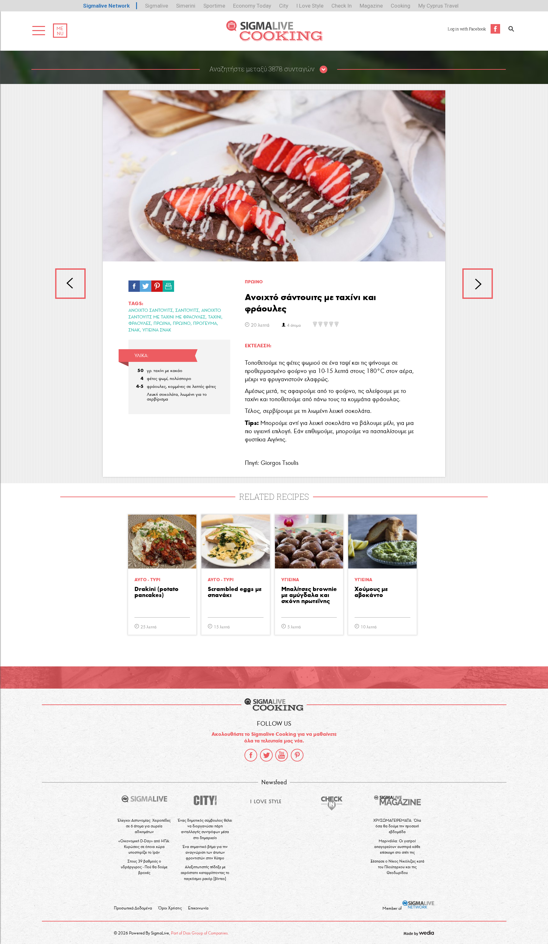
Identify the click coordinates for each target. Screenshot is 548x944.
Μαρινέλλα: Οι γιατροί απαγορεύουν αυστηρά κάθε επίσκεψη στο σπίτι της (397, 846)
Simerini (185, 6)
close (323, 70)
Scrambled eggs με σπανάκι (235, 592)
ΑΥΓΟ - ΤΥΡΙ (147, 579)
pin (157, 284)
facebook (251, 755)
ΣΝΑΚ (134, 330)
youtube (281, 755)
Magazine (371, 6)
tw (145, 284)
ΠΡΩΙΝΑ (161, 323)
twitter (266, 755)
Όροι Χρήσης (170, 908)
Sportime (214, 6)
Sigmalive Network (106, 6)
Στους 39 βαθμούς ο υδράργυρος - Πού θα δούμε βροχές (144, 867)
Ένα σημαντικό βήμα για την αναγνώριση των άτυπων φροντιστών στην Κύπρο (205, 852)
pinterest (297, 755)
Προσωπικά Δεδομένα (133, 908)
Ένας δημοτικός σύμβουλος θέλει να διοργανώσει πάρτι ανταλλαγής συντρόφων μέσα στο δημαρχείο (205, 829)
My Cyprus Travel (438, 6)
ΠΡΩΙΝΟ (182, 323)
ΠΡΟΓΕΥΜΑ (205, 323)
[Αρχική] (274, 39)
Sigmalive (156, 6)
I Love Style (309, 6)
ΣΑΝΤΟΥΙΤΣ (187, 310)
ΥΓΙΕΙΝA (290, 579)
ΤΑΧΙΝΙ (214, 317)
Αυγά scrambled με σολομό (70, 283)
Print (168, 284)
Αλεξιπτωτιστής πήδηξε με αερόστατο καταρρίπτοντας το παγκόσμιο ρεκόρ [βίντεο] (205, 872)
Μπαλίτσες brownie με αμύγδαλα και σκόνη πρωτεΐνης (309, 595)
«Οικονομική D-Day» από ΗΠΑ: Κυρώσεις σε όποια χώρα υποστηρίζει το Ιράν (144, 846)
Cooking (400, 6)
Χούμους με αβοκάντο (371, 592)
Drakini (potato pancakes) (156, 592)
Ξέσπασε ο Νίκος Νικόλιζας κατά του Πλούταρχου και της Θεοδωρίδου (397, 867)
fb (134, 284)
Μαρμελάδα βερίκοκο (477, 283)
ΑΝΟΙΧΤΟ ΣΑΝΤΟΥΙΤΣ (150, 310)
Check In (341, 6)
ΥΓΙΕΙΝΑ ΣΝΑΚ (156, 330)
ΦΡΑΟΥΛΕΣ (139, 323)
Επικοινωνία (198, 908)
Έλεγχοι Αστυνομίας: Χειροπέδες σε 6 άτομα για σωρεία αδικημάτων (144, 826)
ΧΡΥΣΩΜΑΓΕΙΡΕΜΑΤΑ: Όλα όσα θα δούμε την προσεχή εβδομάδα (397, 826)
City (283, 6)
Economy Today (252, 6)
